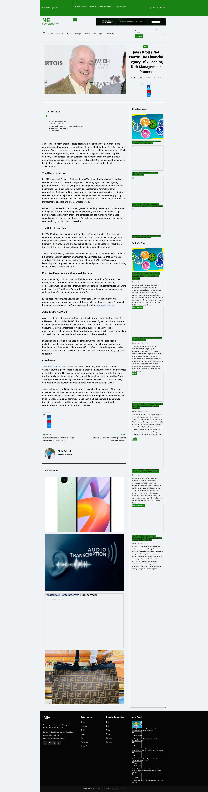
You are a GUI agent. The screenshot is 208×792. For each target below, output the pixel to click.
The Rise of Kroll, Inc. (58, 122)
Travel (87, 34)
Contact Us (111, 34)
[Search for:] (144, 33)
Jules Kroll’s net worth (53, 366)
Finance (136, 777)
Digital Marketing (137, 765)
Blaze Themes (121, 789)
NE (46, 20)
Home (50, 34)
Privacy (108, 730)
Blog (107, 722)
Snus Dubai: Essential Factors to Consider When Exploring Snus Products (100, 7)
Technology (97, 34)
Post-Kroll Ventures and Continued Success (67, 126)
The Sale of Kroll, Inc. (58, 124)
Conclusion (55, 131)
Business (59, 34)
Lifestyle (78, 34)
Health (69, 34)
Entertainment (139, 736)
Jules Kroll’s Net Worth (59, 128)
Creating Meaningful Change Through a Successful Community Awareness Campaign (147, 205)
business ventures (105, 305)
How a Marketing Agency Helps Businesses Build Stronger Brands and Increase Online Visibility (147, 538)
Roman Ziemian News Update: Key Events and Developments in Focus (146, 236)
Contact (108, 738)
